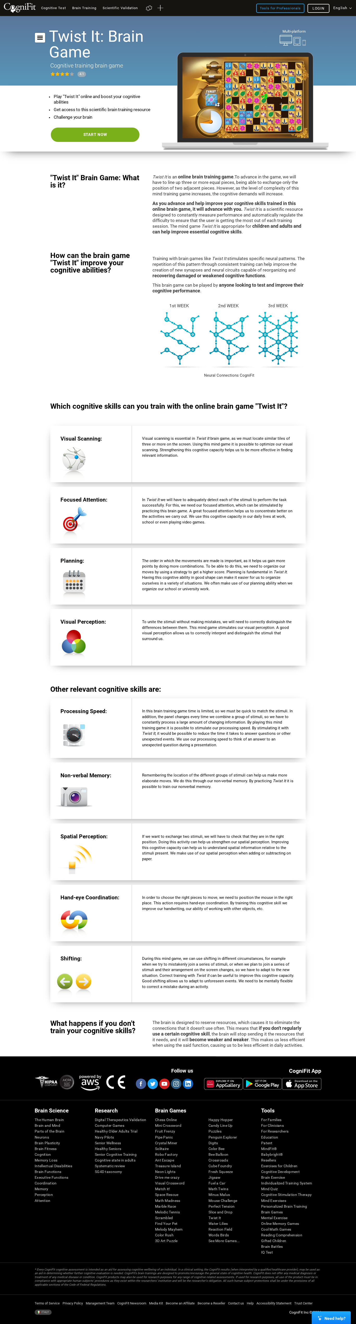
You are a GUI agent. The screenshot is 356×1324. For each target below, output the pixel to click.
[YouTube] (164, 1084)
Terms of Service (47, 1303)
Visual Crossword (170, 1183)
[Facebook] (140, 1084)
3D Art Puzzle (166, 1241)
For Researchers (275, 1131)
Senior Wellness (108, 1143)
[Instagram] (175, 1084)
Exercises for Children (279, 1166)
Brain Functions (48, 1172)
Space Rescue (166, 1195)
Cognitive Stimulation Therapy (286, 1195)
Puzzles (215, 1131)
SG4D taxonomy (108, 1172)
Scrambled (164, 1218)
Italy (45, 1312)
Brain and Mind (47, 1125)
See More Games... (224, 1241)
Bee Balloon (218, 1154)
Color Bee (216, 1149)
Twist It (214, 1218)
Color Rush (164, 1235)
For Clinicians (272, 1125)
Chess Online (166, 1120)
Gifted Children (273, 1241)
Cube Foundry (220, 1166)
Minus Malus (219, 1195)
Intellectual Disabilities (53, 1166)
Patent (267, 1143)
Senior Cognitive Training (116, 1154)
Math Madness (167, 1201)
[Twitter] (152, 1084)
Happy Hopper (220, 1120)
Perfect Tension (221, 1206)
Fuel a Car (216, 1183)
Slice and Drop (220, 1212)
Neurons (42, 1137)
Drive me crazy (167, 1177)
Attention (43, 1201)
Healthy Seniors (108, 1149)
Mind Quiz (269, 1189)
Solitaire (162, 1149)
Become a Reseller (211, 1303)
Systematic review (110, 1166)
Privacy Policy (73, 1303)
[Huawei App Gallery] (223, 1084)
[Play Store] (262, 1084)
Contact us (236, 1303)
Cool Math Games (276, 1229)
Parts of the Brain (49, 1131)
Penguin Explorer (222, 1137)
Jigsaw (214, 1177)
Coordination (46, 1183)
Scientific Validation (120, 8)
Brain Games (272, 1212)
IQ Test (267, 1252)
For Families (271, 1120)
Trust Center (303, 1303)
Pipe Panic (164, 1137)
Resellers (268, 1160)
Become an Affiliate (180, 1303)
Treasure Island (168, 1166)
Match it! (162, 1189)
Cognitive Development (280, 1172)
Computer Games (109, 1125)
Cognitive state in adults (115, 1160)
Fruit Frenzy (165, 1131)
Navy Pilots (104, 1137)
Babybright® (272, 1154)
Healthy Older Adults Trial (116, 1131)
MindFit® (269, 1149)
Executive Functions (51, 1177)
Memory (41, 1189)
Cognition (43, 1154)
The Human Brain (49, 1120)
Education (269, 1137)
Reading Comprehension (281, 1235)
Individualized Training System (286, 1183)
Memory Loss (46, 1160)
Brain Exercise (273, 1177)
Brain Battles (272, 1246)
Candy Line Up (220, 1125)
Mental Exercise (274, 1218)
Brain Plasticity (47, 1143)
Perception (44, 1195)
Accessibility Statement (273, 1303)
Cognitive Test (53, 8)
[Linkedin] (187, 1084)
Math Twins (218, 1189)
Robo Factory (166, 1154)
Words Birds (218, 1235)
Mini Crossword (168, 1125)
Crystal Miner (166, 1143)
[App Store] (301, 1084)
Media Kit (156, 1303)
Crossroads (218, 1160)
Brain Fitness (46, 1149)
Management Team (100, 1303)
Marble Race (165, 1206)
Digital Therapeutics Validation (120, 1120)
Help (250, 1303)
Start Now (95, 134)
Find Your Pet (166, 1223)
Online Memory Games (280, 1223)
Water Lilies (218, 1223)
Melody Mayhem (169, 1229)
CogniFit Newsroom (131, 1303)
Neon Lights (165, 1172)
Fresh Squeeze (220, 1172)
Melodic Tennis (167, 1212)
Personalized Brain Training (284, 1206)
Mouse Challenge (222, 1201)
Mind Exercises (273, 1201)
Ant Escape (164, 1160)
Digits (213, 1143)
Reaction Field (220, 1229)
